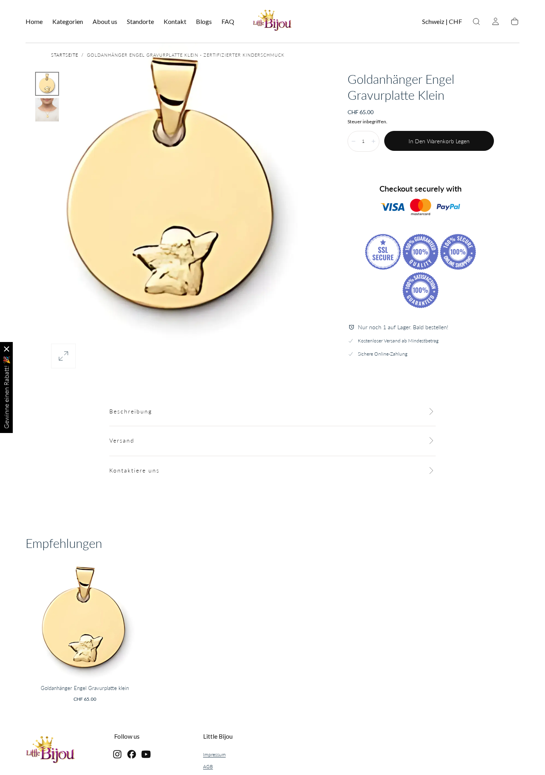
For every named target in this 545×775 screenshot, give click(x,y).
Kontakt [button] (175, 21)
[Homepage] (272, 22)
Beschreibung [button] (130, 411)
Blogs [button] (204, 21)
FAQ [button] (227, 21)
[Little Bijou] (51, 751)
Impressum (214, 754)
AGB (208, 766)
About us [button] (105, 21)
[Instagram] (117, 754)
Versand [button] (121, 440)
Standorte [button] (140, 21)
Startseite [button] (64, 54)
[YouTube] (146, 754)
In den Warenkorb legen (439, 141)
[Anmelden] (495, 21)
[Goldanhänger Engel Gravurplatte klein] (85, 620)
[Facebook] (131, 754)
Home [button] (34, 21)
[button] (442, 23)
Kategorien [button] (67, 21)
